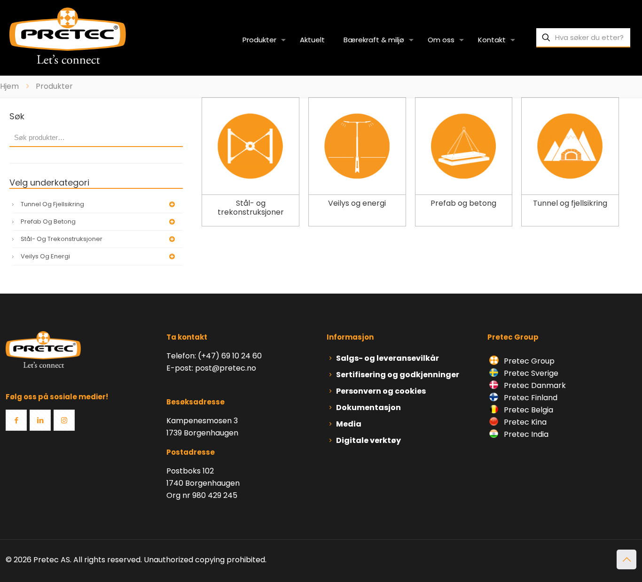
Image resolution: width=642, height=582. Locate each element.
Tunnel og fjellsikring (52, 204)
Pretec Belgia (527, 409)
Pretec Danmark (534, 385)
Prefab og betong (48, 221)
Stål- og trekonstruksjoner (61, 238)
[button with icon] (16, 420)
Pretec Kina (524, 422)
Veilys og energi (45, 256)
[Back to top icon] (626, 559)
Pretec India (525, 434)
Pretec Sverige (531, 373)
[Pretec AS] (67, 35)
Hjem (9, 86)
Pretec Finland (529, 397)
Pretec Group (528, 361)
